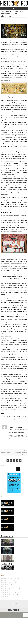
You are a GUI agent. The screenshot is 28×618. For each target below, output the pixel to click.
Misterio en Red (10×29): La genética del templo (10, 592)
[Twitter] (8, 460)
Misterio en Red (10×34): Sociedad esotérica (9, 582)
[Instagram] (14, 460)
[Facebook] (11, 460)
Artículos (12, 19)
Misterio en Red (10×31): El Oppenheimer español (10, 588)
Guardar (3, 443)
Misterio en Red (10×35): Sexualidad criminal (9, 580)
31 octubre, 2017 (5, 19)
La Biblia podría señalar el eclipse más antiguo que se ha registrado (21, 452)
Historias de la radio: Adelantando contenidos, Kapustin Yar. (6, 452)
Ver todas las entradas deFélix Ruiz (16, 438)
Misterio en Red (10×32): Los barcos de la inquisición (11, 586)
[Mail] (17, 460)
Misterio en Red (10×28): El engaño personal (9, 594)
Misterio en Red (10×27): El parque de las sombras (10, 596)
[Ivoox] (20, 460)
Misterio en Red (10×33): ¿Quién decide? (8, 584)
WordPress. (18, 605)
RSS (3, 574)
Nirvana (14, 605)
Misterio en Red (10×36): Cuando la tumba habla (10, 578)
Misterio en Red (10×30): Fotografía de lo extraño (10, 590)
